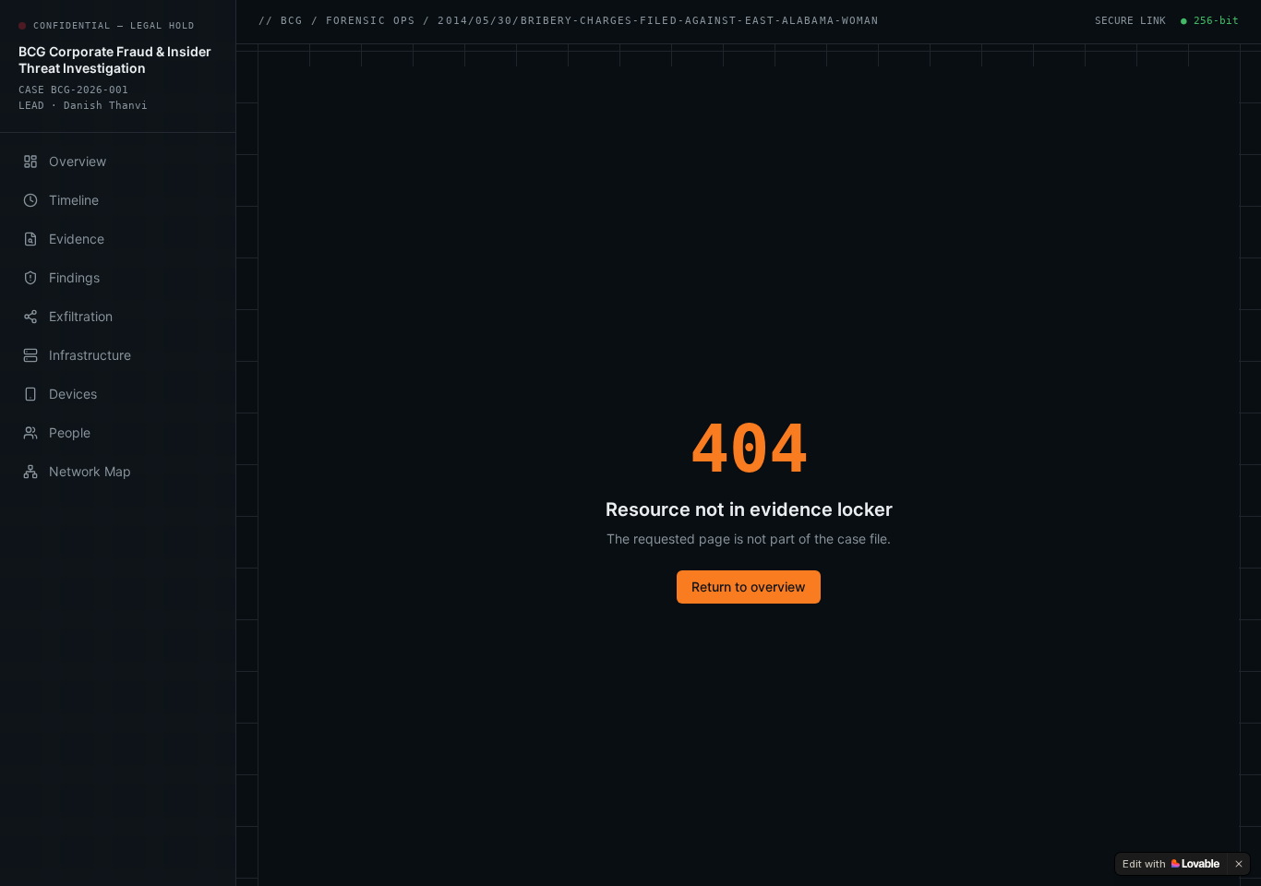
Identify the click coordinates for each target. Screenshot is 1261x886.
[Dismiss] (1239, 864)
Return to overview (748, 586)
